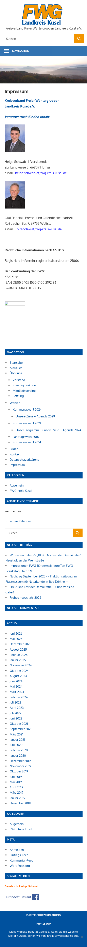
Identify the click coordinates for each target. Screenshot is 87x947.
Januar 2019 (17, 798)
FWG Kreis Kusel (21, 491)
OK (25, 941)
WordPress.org (20, 866)
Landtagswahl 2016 (26, 437)
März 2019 (16, 792)
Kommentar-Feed (21, 860)
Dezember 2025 (20, 644)
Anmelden (17, 850)
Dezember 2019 (20, 761)
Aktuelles (16, 368)
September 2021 (21, 729)
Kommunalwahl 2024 (27, 409)
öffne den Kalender (18, 521)
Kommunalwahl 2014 (27, 442)
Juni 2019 (16, 777)
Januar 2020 (18, 755)
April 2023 (17, 708)
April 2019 (16, 787)
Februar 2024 (19, 697)
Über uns (16, 373)
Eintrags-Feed (19, 855)
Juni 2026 (16, 633)
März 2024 (17, 692)
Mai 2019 (16, 782)
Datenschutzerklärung (24, 459)
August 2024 (18, 676)
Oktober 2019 (19, 771)
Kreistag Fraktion (24, 385)
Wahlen (15, 403)
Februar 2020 (19, 750)
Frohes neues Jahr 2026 (25, 597)
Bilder (14, 449)
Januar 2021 (17, 740)
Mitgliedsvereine (24, 391)
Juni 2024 (16, 681)
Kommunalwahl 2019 (27, 423)
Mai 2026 (16, 639)
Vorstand (19, 380)
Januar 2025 (18, 660)
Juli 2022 (15, 713)
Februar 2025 (19, 655)
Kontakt (15, 454)
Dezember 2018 (20, 803)
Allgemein (17, 485)
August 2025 (18, 649)
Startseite (16, 362)
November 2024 (21, 665)
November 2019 (20, 766)
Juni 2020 (16, 745)
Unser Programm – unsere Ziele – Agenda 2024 (48, 430)
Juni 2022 (16, 718)
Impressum (17, 465)
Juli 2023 (15, 702)
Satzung (18, 396)
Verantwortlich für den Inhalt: (27, 117)
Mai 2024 (16, 686)
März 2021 (16, 734)
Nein (31, 941)
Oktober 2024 (19, 671)
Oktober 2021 (19, 724)
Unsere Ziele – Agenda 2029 (35, 416)
